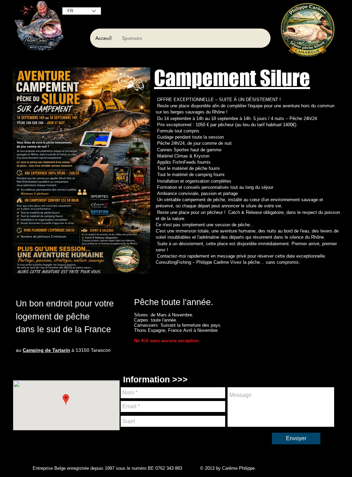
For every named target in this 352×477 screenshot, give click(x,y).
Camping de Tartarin (46, 350)
